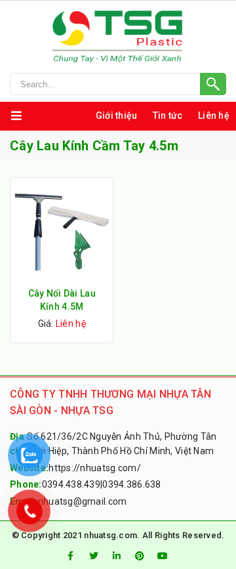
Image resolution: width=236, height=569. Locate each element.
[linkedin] (116, 556)
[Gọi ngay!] (118, 84)
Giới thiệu (117, 115)
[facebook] (70, 556)
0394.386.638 (131, 484)
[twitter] (94, 556)
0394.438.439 (71, 484)
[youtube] (163, 556)
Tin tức (168, 115)
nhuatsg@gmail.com (82, 501)
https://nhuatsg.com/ (95, 468)
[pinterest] (139, 556)
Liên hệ (213, 115)
